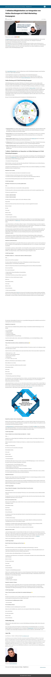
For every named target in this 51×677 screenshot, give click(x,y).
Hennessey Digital (32, 88)
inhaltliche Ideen (13, 157)
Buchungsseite (34, 138)
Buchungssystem (9, 39)
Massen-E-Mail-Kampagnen (25, 77)
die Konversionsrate (10, 426)
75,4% (9, 44)
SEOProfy (38, 536)
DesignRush (30, 387)
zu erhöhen (35, 426)
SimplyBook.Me (30, 628)
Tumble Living (17, 220)
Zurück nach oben (43, 667)
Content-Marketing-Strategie (11, 71)
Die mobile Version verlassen (25, 675)
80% (18, 292)
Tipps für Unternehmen (13, 663)
